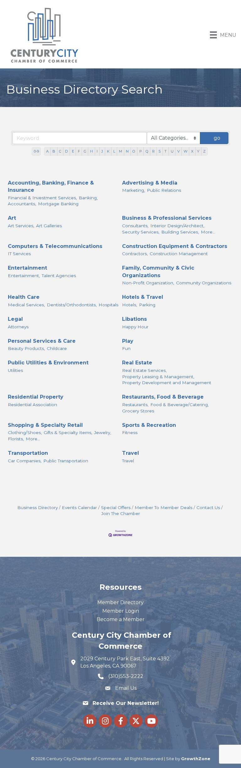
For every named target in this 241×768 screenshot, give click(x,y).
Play (127, 341)
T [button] (165, 151)
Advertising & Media (149, 183)
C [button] (60, 151)
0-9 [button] (36, 151)
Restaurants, (135, 404)
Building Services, (180, 231)
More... (208, 231)
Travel (130, 453)
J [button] (102, 151)
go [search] (217, 138)
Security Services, (140, 231)
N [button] (127, 151)
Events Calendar (79, 507)
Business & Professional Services (167, 218)
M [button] (120, 151)
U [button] (172, 151)
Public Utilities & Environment (48, 363)
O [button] (133, 151)
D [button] (66, 151)
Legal (15, 319)
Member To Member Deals (163, 507)
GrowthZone (195, 758)
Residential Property (35, 397)
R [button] (153, 151)
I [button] (97, 151)
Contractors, (135, 253)
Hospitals (108, 304)
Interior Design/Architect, (177, 225)
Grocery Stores (138, 410)
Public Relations (164, 190)
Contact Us (208, 507)
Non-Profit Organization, (148, 282)
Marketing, (133, 190)
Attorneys (18, 326)
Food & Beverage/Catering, (179, 404)
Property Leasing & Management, (158, 376)
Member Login (120, 611)
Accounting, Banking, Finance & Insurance (51, 186)
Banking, (88, 197)
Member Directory (120, 602)
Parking (147, 304)
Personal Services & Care (42, 341)
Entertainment (27, 268)
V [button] (178, 151)
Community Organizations (203, 282)
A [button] (47, 151)
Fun (126, 348)
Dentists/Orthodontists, (72, 304)
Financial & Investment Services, (42, 197)
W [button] (185, 151)
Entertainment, (24, 275)
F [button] (79, 151)
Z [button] (204, 151)
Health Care (24, 297)
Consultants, (135, 225)
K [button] (108, 151)
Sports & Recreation (149, 425)
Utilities (15, 370)
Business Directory (37, 507)
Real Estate (137, 363)
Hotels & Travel (142, 297)
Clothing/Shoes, (25, 432)
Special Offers (116, 507)
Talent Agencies (59, 275)
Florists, (16, 438)
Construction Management (179, 253)
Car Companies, (24, 460)
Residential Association (32, 404)
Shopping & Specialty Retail (45, 425)
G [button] (85, 151)
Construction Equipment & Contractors (174, 246)
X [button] (192, 151)
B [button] (53, 151)
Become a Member (121, 619)
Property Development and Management (166, 382)
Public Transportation (65, 460)
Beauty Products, (26, 348)
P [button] (140, 151)
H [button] (91, 151)
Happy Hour (135, 326)
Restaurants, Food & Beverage (163, 397)
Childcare (57, 348)
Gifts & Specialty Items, (68, 432)
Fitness (129, 432)
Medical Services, (26, 304)
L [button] (114, 151)
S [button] (159, 151)
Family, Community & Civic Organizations (158, 271)
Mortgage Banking (58, 203)
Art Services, (21, 225)
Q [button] (147, 151)
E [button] (73, 151)
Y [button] (198, 151)
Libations (134, 319)
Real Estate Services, (144, 370)
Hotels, (129, 304)
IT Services (19, 253)
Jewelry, (102, 432)
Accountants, (22, 203)
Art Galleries (49, 225)
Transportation (28, 453)
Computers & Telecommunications (55, 246)
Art (12, 218)
